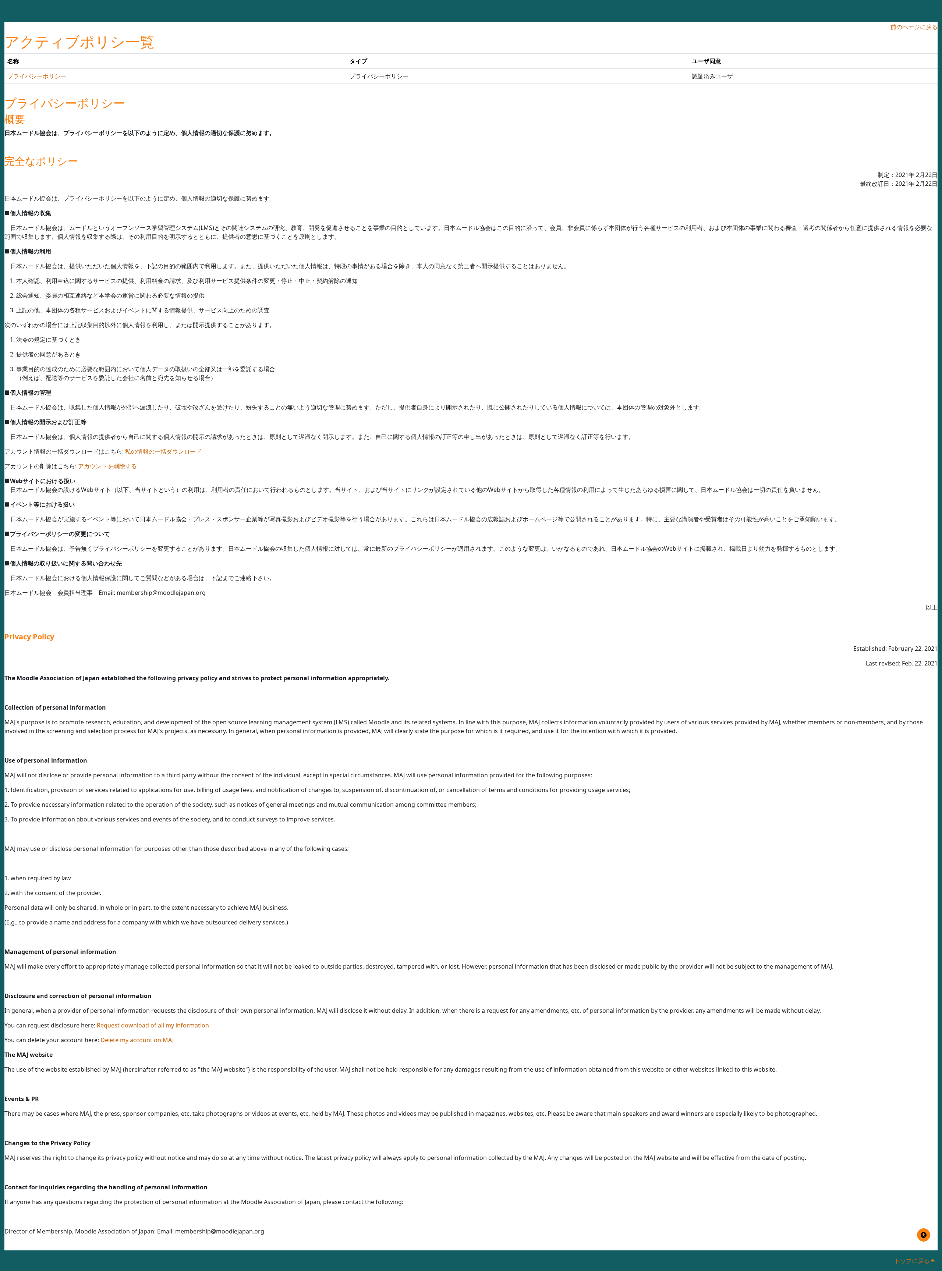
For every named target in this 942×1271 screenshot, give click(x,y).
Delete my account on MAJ (137, 1040)
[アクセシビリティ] (923, 1235)
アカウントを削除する (107, 466)
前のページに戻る (914, 27)
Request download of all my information (153, 1025)
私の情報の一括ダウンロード (163, 451)
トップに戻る (912, 1261)
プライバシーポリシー (36, 76)
